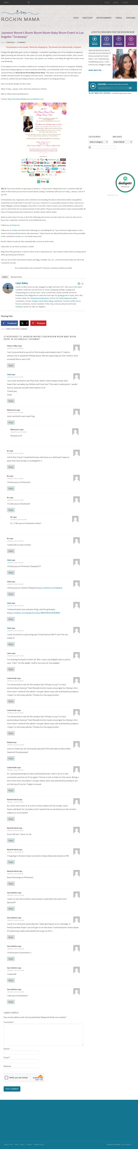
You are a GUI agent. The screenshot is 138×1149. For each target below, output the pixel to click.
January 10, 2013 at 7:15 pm (15, 656)
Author (5, 277)
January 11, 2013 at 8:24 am (15, 770)
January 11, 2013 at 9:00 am (15, 874)
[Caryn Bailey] (8, 292)
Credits (128, 1145)
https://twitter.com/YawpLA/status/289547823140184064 (33, 612)
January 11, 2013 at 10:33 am (15, 949)
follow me (94, 43)
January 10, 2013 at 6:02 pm (15, 563)
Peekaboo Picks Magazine (26, 295)
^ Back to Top (8, 1145)
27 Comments (21, 42)
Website (7, 1066)
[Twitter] (82, 283)
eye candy (118, 43)
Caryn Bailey (21, 283)
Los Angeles (23, 329)
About (22, 1145)
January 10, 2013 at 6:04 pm (15, 631)
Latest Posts (15, 329)
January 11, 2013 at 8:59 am (15, 852)
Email (7, 1057)
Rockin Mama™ (20, 15)
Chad (9, 374)
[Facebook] (79, 283)
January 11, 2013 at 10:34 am (15, 970)
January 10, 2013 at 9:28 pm (15, 681)
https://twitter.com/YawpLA (49, 587)
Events (8, 329)
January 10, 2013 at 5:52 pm (15, 453)
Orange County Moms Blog (42, 301)
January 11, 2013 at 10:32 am (15, 920)
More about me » (95, 70)
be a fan (106, 43)
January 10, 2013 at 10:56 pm (15, 745)
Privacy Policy (39, 1145)
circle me (131, 43)
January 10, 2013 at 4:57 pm (15, 412)
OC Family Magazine (64, 298)
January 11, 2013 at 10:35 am (15, 992)
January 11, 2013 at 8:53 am (15, 802)
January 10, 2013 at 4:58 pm (18, 432)
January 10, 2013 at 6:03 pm (15, 606)
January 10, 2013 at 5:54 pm (15, 500)
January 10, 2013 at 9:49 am (15, 348)
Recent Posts (16, 277)
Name (7, 1048)
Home (16, 1145)
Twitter (15, 230)
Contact (29, 1145)
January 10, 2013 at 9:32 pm (15, 713)
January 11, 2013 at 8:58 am (15, 830)
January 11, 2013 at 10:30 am (15, 895)
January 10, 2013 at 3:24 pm (15, 377)
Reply (11, 365)
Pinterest (16, 225)
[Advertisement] (109, 115)
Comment (9, 1022)
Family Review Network (39, 298)
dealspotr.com (112, 195)
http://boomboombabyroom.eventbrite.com (26, 99)
